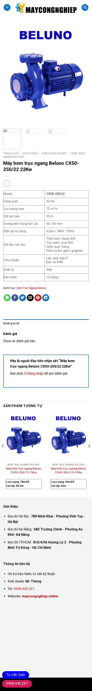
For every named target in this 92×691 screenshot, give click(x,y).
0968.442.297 (24, 589)
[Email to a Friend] (30, 297)
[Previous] (10, 74)
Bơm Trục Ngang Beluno (31, 288)
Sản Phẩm (30, 153)
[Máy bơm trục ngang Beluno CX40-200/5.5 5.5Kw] (68, 437)
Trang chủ (11, 153)
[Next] (82, 74)
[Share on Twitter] (22, 297)
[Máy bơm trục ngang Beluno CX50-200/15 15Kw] (23, 437)
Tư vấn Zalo (15, 675)
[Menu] (7, 7)
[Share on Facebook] (14, 297)
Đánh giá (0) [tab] (11, 323)
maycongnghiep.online (40, 596)
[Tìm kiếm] (85, 7)
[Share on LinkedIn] (45, 297)
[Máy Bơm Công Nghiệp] (46, 7)
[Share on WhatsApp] (7, 297)
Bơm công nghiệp (54, 153)
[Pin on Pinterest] (38, 297)
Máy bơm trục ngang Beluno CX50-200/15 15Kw (23, 470)
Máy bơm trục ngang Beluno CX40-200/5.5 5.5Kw (68, 470)
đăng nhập (33, 373)
